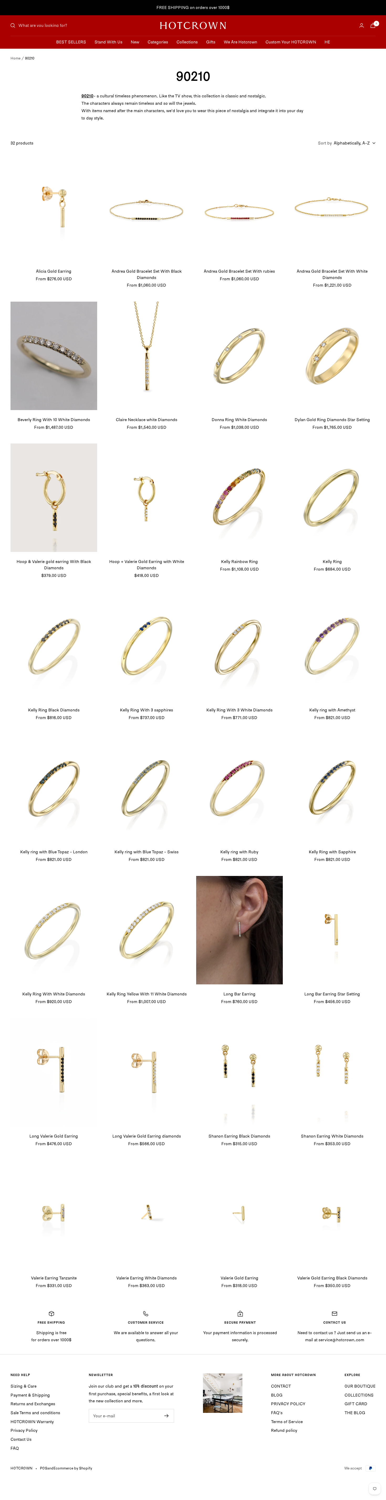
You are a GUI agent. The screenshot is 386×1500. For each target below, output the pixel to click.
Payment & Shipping (30, 1395)
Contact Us (21, 1439)
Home (15, 58)
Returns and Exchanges (33, 1403)
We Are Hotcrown (240, 41)
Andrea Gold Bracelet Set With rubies (239, 271)
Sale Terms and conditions (35, 1412)
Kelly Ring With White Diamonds (53, 993)
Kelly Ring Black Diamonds (54, 709)
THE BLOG (355, 1412)
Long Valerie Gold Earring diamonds (146, 1136)
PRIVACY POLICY (288, 1403)
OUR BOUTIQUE (360, 1386)
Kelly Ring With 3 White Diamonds (239, 709)
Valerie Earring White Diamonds (146, 1277)
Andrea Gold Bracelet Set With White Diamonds (332, 274)
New (135, 41)
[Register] (166, 1416)
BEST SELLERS (71, 41)
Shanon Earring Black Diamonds (239, 1136)
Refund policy (284, 1430)
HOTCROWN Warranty (32, 1421)
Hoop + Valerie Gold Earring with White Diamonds (146, 564)
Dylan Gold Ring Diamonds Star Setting (332, 419)
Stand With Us (108, 41)
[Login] (361, 25)
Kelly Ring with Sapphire (332, 851)
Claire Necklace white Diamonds (146, 419)
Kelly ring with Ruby (239, 851)
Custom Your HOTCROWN (290, 41)
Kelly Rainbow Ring (239, 561)
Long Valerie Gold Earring (53, 1136)
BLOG (277, 1395)
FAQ (15, 1448)
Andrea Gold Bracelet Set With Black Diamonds (147, 274)
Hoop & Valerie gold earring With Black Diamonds (54, 564)
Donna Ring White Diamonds (239, 419)
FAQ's (277, 1412)
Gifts (210, 41)
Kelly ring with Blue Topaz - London (53, 851)
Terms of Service (287, 1421)
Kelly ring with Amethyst (332, 709)
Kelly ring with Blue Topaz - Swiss (146, 851)
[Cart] (372, 25)
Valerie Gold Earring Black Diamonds (332, 1277)
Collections (187, 41)
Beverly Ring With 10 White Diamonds (54, 419)
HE (327, 41)
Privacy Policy (24, 1430)
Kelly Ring (332, 561)
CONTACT (281, 1386)
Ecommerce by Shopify (73, 1468)
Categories (158, 41)
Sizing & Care (23, 1386)
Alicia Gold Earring (53, 271)
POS (43, 1468)
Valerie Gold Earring (239, 1277)
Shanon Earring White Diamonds (332, 1136)
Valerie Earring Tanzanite (54, 1277)
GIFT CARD (356, 1403)
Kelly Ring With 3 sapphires (146, 709)
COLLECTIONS (359, 1395)
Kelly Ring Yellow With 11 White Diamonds (147, 993)
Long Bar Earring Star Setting (332, 993)
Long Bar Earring (239, 993)
